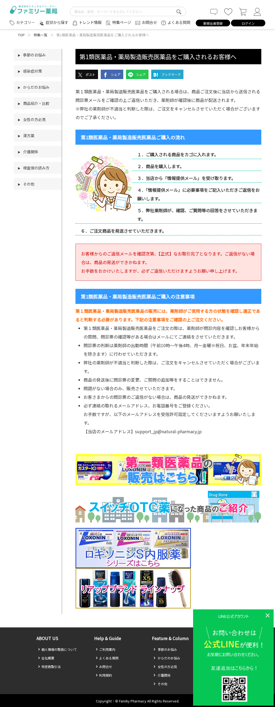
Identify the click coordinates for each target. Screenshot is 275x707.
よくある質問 (179, 22)
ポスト (90, 74)
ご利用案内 (107, 649)
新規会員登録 (213, 23)
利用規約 (105, 675)
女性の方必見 (167, 666)
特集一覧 (41, 34)
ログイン (248, 23)
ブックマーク (171, 74)
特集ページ (121, 22)
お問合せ (149, 22)
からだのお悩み (168, 658)
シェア (115, 74)
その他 (162, 683)
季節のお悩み (167, 649)
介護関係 (164, 675)
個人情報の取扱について (59, 649)
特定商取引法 (51, 666)
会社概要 (47, 658)
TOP (21, 34)
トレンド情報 (90, 22)
